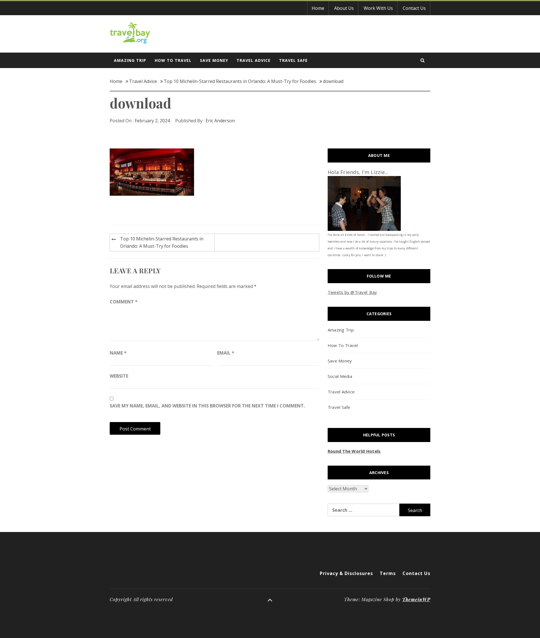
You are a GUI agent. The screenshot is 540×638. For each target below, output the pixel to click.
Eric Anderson (220, 121)
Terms (388, 573)
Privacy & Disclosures (346, 573)
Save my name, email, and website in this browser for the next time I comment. (207, 406)
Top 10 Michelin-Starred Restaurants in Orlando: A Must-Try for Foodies (161, 242)
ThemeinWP (416, 599)
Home (318, 8)
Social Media (340, 376)
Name (118, 353)
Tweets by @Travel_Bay (352, 292)
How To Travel (173, 60)
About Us (344, 8)
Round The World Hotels (354, 451)
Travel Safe (293, 60)
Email (225, 353)
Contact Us (414, 8)
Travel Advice (254, 60)
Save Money (214, 60)
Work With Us (378, 8)
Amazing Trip (130, 60)
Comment (124, 302)
